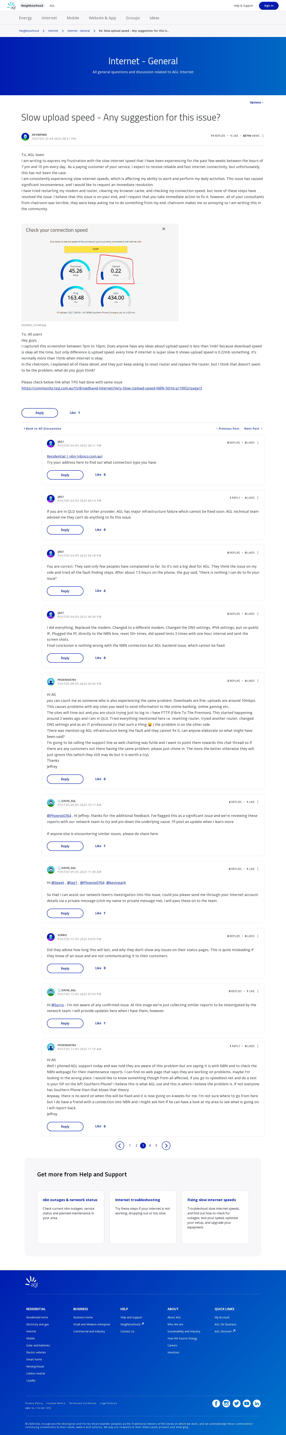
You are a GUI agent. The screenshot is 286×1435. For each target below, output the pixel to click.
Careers (172, 1345)
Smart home (34, 1359)
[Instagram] (226, 1403)
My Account (222, 1317)
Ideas (154, 17)
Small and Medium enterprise (91, 1324)
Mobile (73, 17)
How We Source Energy (182, 1338)
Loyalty (30, 1380)
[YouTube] (247, 1403)
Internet (49, 17)
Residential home (37, 1317)
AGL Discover (223, 1331)
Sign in (268, 5)
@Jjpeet (57, 882)
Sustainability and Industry (184, 1331)
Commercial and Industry (89, 1331)
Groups (133, 17)
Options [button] (255, 102)
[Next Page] (166, 1145)
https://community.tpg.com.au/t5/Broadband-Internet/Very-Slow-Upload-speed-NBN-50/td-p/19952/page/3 (111, 388)
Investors (173, 1352)
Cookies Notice (55, 1403)
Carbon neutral (35, 1373)
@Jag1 (72, 882)
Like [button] (73, 413)
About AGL (174, 1317)
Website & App (102, 17)
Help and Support (131, 1317)
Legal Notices (108, 1403)
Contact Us (127, 1331)
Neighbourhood (32, 5)
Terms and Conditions (82, 1403)
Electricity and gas (37, 1324)
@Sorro (57, 1004)
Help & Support (243, 5)
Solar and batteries (38, 1345)
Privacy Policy (34, 1403)
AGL (52, 5)
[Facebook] (216, 1403)
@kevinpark (116, 882)
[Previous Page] (120, 1145)
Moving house (35, 1366)
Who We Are (175, 1324)
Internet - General (79, 31)
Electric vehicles (36, 1352)
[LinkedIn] (257, 1403)
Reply (40, 413)
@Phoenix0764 (59, 815)
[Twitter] (236, 1403)
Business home (83, 1317)
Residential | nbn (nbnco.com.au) (74, 456)
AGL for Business (225, 1324)
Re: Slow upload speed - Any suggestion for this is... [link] (134, 31)
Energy (25, 17)
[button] (263, 136)
